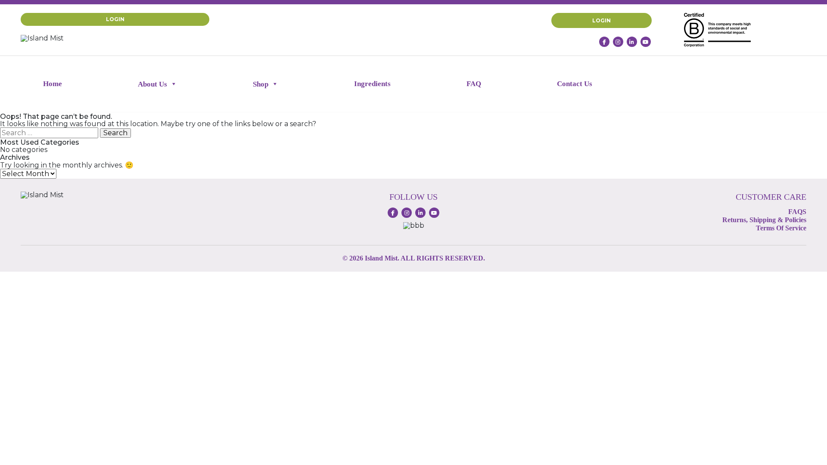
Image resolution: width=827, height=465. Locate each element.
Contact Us (574, 84)
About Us (152, 84)
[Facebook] (604, 42)
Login (115, 19)
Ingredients (372, 84)
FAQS (797, 211)
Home (52, 84)
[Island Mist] (42, 38)
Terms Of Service (781, 228)
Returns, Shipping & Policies (764, 219)
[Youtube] (645, 42)
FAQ (473, 84)
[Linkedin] (632, 42)
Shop (260, 84)
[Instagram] (618, 42)
